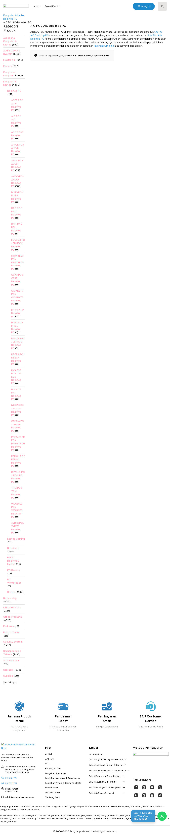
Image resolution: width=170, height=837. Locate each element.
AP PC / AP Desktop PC (17, 135)
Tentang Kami (52, 797)
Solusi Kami (51, 6)
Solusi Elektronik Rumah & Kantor (106, 765)
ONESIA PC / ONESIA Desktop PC (17, 425)
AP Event (49, 759)
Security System (13, 641)
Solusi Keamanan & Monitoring (104, 776)
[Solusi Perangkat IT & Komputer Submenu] (123, 786)
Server (11, 592)
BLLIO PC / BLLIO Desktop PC (17, 197)
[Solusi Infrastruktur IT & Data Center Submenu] (128, 769)
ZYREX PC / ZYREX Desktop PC (17, 527)
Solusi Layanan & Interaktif (103, 781)
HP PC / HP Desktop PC (17, 313)
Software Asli (11, 660)
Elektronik (9, 59)
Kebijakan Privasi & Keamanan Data (63, 783)
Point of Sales (11, 632)
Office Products (12, 616)
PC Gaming (13, 570)
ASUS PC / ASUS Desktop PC (17, 165)
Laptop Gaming (16, 538)
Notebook (13, 548)
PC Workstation (14, 581)
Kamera (7, 66)
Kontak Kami (51, 787)
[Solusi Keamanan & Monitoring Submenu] (123, 774)
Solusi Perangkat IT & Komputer (105, 787)
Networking (10, 598)
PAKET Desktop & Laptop (13, 560)
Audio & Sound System (11, 52)
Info (36, 6)
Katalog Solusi (96, 754)
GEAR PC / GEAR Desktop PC (17, 279)
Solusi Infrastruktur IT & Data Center (108, 770)
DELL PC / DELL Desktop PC (16, 228)
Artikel (48, 754)
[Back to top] (162, 829)
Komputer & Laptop (14, 15)
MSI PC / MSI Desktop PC (16, 394)
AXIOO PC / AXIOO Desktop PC (17, 181)
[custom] (136, 787)
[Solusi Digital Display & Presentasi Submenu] (124, 757)
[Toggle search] (162, 6)
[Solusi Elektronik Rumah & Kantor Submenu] (124, 763)
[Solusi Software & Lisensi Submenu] (123, 791)
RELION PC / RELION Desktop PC (18, 461)
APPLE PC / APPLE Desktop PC (17, 149)
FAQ (47, 763)
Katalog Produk (53, 768)
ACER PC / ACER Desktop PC (17, 105)
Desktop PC (10, 18)
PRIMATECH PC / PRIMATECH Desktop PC (18, 443)
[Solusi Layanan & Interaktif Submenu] (123, 780)
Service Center (52, 792)
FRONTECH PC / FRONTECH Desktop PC (17, 262)
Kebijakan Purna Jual (56, 773)
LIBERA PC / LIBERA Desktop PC (18, 359)
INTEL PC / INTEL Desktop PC (17, 327)
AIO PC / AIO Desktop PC (16, 121)
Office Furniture (12, 607)
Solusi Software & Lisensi (101, 793)
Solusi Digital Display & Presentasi (106, 759)
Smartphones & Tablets (12, 652)
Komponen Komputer (9, 74)
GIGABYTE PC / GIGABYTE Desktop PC (17, 297)
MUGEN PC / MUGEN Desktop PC (17, 410)
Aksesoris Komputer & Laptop (10, 41)
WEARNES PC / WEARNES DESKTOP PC (17, 510)
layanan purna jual (104, 45)
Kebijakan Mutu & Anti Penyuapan (62, 778)
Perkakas (8, 626)
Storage (8, 669)
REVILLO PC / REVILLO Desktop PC (18, 476)
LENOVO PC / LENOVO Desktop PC (18, 343)
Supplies (8, 675)
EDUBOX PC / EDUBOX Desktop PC (18, 244)
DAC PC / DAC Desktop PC (16, 212)
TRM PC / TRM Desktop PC (16, 492)
